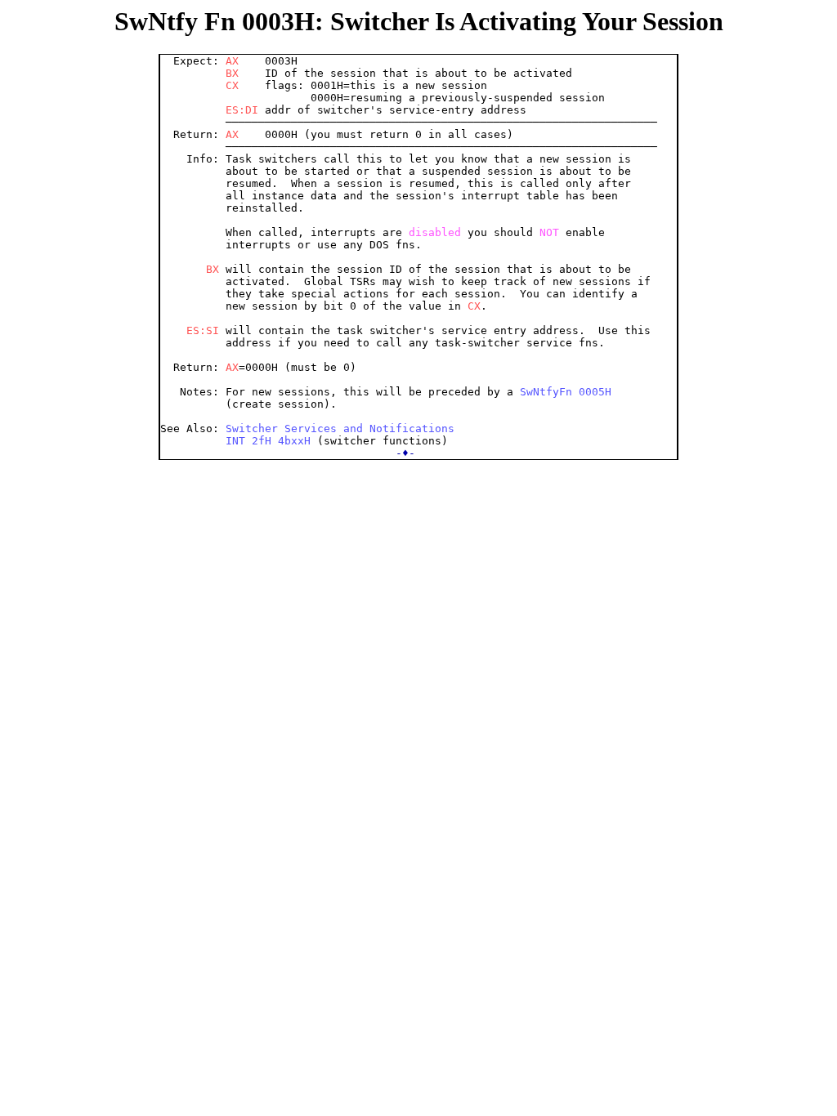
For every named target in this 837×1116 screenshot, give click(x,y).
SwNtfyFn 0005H (565, 392)
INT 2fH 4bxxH (268, 441)
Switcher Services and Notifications (340, 428)
